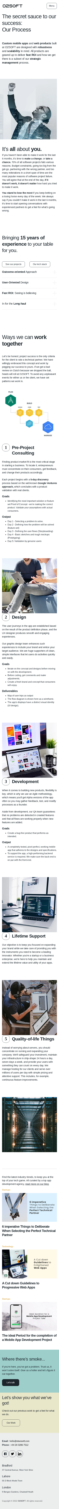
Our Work (11, 1423)
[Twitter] (12, 1454)
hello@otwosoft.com (19, 1441)
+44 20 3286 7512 (19, 1445)
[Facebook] (5, 1454)
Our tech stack (40, 264)
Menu (51, 6)
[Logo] (12, 6)
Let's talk (11, 1382)
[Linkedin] (19, 1454)
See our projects (13, 264)
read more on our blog (37, 1184)
